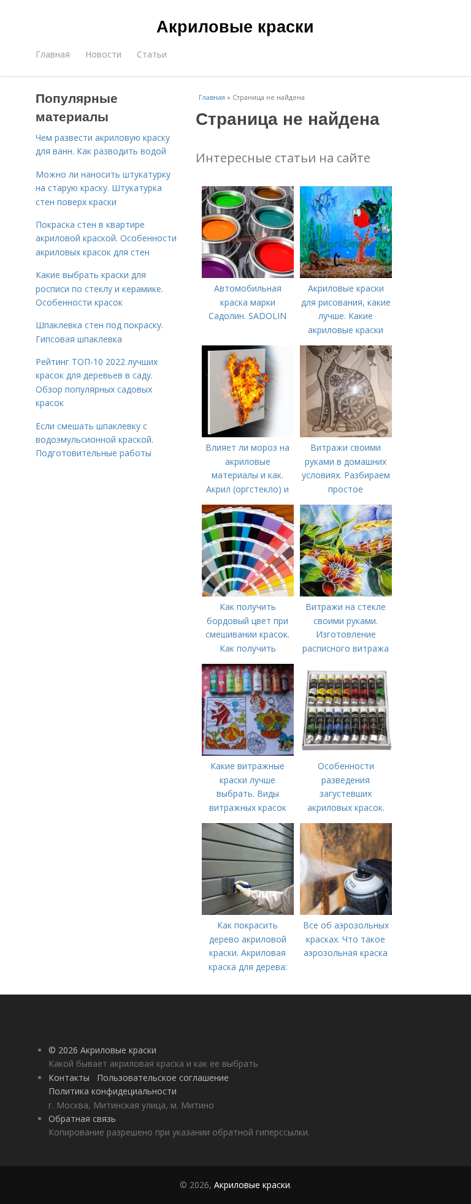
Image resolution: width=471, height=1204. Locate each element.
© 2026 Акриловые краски (102, 1050)
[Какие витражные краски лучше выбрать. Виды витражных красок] (248, 752)
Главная (53, 54)
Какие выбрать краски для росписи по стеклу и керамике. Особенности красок (99, 288)
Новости (103, 54)
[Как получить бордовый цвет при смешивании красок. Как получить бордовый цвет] (248, 593)
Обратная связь (82, 1118)
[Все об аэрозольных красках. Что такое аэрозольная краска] (346, 911)
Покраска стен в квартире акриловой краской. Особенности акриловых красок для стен (106, 238)
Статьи (152, 54)
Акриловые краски (235, 25)
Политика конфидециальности (112, 1091)
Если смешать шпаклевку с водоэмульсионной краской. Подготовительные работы (94, 439)
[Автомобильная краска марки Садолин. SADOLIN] (248, 274)
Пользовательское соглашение (163, 1077)
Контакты (69, 1077)
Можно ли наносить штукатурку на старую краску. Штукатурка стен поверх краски (103, 188)
